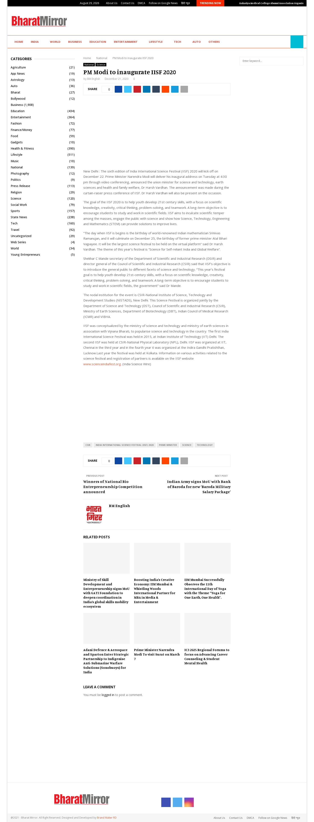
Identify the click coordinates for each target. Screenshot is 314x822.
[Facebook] (276, 41)
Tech (177, 42)
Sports (15, 211)
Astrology (17, 80)
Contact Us (127, 3)
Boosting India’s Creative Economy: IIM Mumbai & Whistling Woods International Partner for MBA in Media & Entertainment (154, 590)
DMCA (141, 3)
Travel (15, 230)
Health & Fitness (22, 148)
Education (98, 42)
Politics (16, 180)
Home (19, 42)
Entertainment (126, 42)
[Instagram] (286, 41)
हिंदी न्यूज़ (185, 3)
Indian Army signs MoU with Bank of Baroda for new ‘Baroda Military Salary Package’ (199, 486)
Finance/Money (21, 130)
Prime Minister (168, 445)
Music (15, 161)
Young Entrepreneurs (25, 254)
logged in (108, 695)
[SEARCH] (299, 61)
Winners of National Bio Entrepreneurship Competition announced (112, 486)
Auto (196, 42)
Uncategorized (21, 236)
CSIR (87, 445)
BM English (93, 79)
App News (18, 73)
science (186, 445)
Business (75, 42)
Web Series (18, 242)
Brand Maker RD (107, 817)
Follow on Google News (163, 3)
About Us (111, 3)
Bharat (15, 92)
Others (214, 42)
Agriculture (18, 67)
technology (205, 445)
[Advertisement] (225, 20)
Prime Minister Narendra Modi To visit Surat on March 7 (157, 654)
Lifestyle (156, 42)
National (89, 64)
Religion (16, 192)
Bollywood (18, 98)
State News (19, 217)
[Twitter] (281, 41)
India (35, 42)
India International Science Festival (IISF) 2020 (125, 445)
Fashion (16, 123)
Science (101, 64)
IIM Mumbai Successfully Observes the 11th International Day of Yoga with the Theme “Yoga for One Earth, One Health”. (205, 588)
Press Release (20, 186)
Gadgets (17, 142)
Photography (20, 173)
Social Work (19, 205)
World (55, 42)
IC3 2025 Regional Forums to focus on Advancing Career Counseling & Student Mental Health (206, 656)
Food (14, 136)
